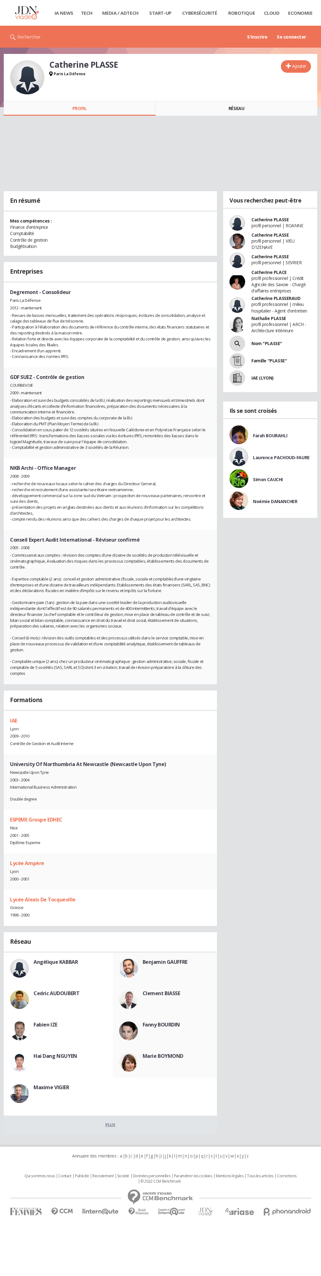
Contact (64, 1176)
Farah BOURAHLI (270, 435)
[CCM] (62, 1212)
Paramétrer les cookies (193, 1176)
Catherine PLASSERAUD (276, 298)
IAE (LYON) (262, 378)
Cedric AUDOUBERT (56, 993)
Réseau (236, 108)
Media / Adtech (120, 13)
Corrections (286, 1176)
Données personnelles (152, 1176)
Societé (123, 1176)
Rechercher (29, 37)
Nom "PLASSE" (266, 343)
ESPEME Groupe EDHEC (36, 819)
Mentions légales (229, 1176)
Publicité (82, 1176)
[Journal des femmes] (26, 1212)
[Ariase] (239, 1211)
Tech (86, 13)
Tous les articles (260, 1176)
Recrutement (102, 1176)
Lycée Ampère (27, 863)
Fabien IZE (45, 1024)
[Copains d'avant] (172, 1212)
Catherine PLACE (269, 272)
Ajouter (299, 66)
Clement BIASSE (161, 993)
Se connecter (291, 37)
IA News (64, 13)
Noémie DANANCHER (275, 501)
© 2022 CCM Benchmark (160, 1181)
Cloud (272, 13)
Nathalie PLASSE (268, 318)
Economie (300, 13)
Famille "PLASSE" (269, 361)
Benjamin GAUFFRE (165, 961)
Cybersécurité (199, 13)
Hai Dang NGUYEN (55, 1056)
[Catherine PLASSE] (27, 77)
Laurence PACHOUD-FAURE (281, 457)
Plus (110, 1124)
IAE (13, 720)
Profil (79, 108)
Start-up (160, 13)
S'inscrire (257, 37)
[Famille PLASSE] (237, 361)
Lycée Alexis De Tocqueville (43, 899)
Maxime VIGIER (51, 1087)
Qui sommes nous (39, 1176)
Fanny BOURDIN (161, 1024)
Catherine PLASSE (270, 220)
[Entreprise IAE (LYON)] (237, 378)
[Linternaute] (100, 1212)
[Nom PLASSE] (237, 343)
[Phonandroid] (287, 1212)
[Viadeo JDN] (205, 1212)
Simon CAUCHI (268, 479)
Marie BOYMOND (163, 1056)
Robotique (241, 13)
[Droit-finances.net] (138, 1212)
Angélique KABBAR (56, 961)
